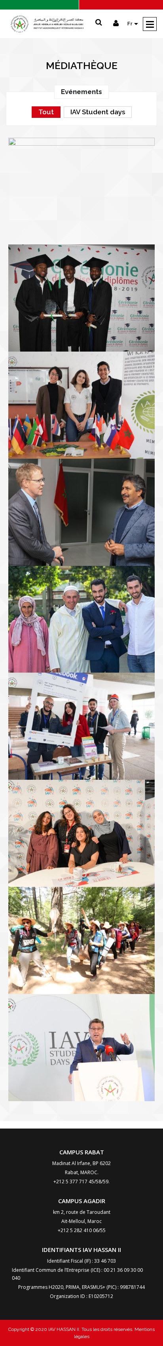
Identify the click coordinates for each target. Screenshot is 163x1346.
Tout (46, 112)
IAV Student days (97, 112)
